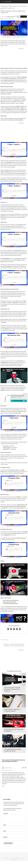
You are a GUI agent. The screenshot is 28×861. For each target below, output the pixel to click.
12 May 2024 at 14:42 (7, 770)
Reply (3, 786)
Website (5, 837)
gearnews (8, 1)
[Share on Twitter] (25, 640)
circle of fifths (4, 305)
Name (5, 825)
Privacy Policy (12, 858)
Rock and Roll (6, 449)
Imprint (17, 858)
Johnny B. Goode (7, 447)
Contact (22, 858)
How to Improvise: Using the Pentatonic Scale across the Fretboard (12, 689)
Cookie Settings (14, 859)
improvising (6, 258)
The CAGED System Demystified (10, 603)
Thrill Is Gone (6, 446)
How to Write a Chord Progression (11, 600)
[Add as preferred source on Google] (23, 17)
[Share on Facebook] (20, 640)
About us (6, 858)
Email (4, 831)
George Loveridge (10, 16)
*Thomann (3, 388)
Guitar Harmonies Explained (9, 601)
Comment (5, 813)
